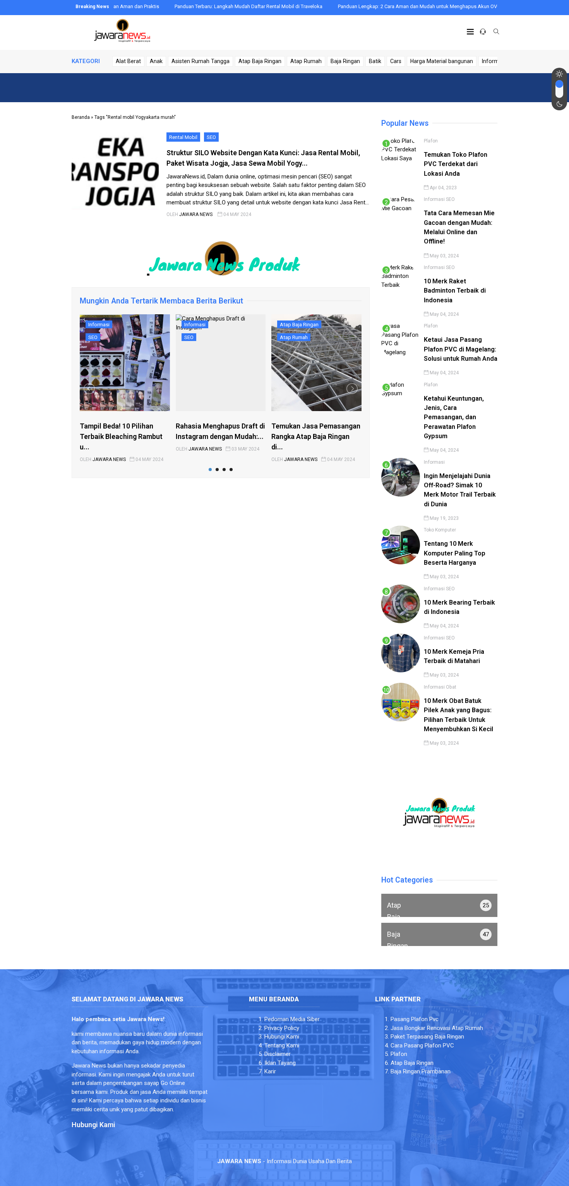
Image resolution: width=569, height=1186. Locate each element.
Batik (375, 61)
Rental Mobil (183, 137)
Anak (156, 61)
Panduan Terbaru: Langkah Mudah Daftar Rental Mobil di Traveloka (216, 6)
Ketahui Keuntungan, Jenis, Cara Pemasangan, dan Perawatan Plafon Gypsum (454, 417)
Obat (451, 687)
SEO (211, 137)
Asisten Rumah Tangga (200, 61)
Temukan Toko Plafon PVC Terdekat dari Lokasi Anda (455, 164)
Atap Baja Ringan (259, 61)
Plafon (431, 141)
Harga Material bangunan (441, 61)
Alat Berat (128, 61)
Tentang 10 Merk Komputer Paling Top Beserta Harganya (454, 553)
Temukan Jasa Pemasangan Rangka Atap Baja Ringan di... (315, 436)
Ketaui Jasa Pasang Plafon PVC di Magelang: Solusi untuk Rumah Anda (460, 349)
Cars (395, 61)
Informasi (494, 61)
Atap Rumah (306, 61)
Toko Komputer (440, 530)
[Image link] (122, 32)
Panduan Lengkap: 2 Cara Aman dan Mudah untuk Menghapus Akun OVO (386, 6)
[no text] (439, 905)
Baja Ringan (345, 61)
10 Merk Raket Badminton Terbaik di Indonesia (455, 291)
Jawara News (196, 214)
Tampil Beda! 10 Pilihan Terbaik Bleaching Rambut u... (121, 436)
